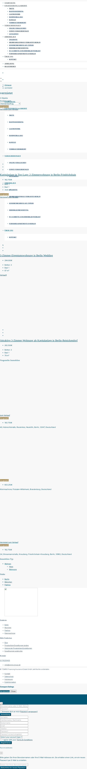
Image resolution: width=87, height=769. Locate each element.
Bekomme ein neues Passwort (13, 768)
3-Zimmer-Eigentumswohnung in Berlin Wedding (26, 255)
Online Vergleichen (17, 28)
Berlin (7, 579)
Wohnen (8, 564)
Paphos (8, 585)
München (8, 582)
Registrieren (10, 66)
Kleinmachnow (10, 633)
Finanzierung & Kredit (16, 6)
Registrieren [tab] (9, 699)
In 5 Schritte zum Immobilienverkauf (25, 51)
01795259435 (5, 660)
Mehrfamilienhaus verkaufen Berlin (24, 42)
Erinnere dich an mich (11, 712)
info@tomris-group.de (12, 665)
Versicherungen (13, 25)
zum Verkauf (13, 109)
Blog (6, 643)
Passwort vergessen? (29, 712)
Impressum (9, 679)
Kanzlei (12, 20)
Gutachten (13, 34)
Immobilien (10, 37)
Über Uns (9, 56)
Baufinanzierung (16, 11)
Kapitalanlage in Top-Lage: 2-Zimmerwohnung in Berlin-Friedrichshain (38, 174)
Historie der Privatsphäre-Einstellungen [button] (18, 648)
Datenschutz (9, 676)
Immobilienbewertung (18, 48)
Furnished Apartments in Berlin (22, 54)
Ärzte (11, 8)
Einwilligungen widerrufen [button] (14, 651)
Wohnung (13, 569)
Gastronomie (14, 14)
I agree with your (17, 740)
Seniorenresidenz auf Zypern (21, 45)
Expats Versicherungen (19, 31)
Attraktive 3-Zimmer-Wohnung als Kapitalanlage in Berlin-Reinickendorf (39, 340)
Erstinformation (10, 682)
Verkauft (3, 275)
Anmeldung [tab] (9, 696)
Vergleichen (5, 691)
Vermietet (4, 109)
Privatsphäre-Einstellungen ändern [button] (17, 645)
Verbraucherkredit (17, 22)
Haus (11, 567)
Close (13, 691)
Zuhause (8, 85)
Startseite (10, 3)
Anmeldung (9, 63)
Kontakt (12, 59)
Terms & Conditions (25, 740)
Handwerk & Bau (16, 17)
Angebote (13, 39)
